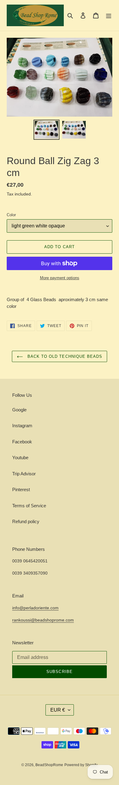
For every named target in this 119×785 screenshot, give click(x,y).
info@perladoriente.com (35, 607)
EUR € (57, 710)
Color (11, 215)
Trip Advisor (24, 473)
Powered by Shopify (81, 765)
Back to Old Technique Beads (64, 356)
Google (19, 409)
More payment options (59, 278)
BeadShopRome (49, 765)
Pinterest (21, 489)
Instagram (22, 425)
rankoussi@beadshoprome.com (43, 620)
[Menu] (108, 15)
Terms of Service (29, 505)
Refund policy (25, 521)
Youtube (20, 457)
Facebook (22, 441)
